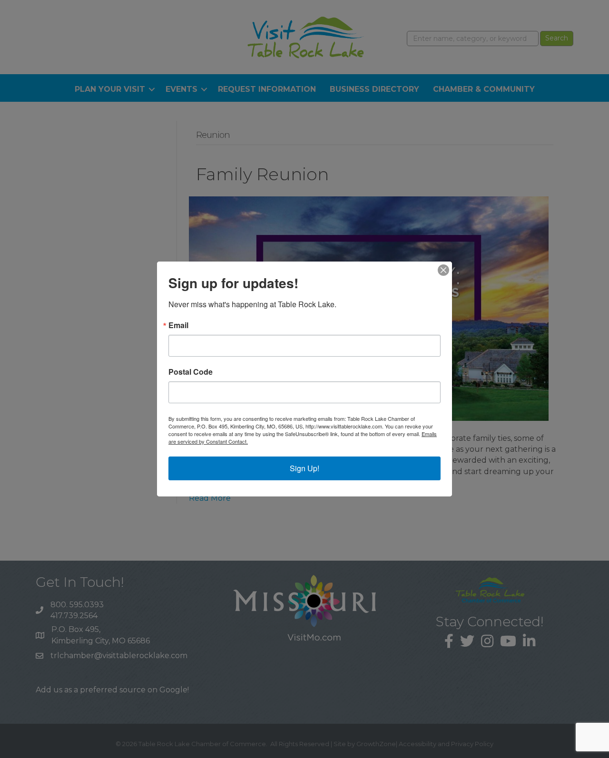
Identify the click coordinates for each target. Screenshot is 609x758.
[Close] (443, 270)
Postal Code (190, 372)
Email (178, 325)
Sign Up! (304, 468)
